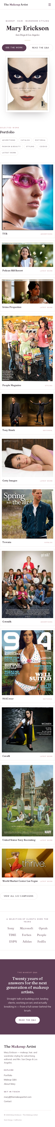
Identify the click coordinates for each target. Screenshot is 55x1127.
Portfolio (8, 1075)
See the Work (14, 47)
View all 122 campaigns (19, 896)
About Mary (9, 1084)
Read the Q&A (40, 48)
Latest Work (9, 153)
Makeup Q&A (10, 1079)
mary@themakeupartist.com (17, 1097)
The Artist (16, 4)
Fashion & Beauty (11, 146)
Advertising (8, 140)
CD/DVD (43, 146)
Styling (30, 146)
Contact (8, 1101)
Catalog (25, 140)
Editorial (40, 140)
